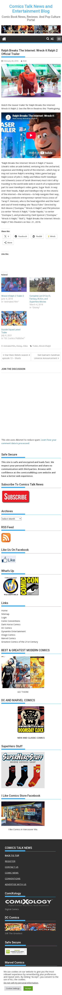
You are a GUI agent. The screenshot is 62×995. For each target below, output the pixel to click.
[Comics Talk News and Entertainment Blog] (4, 38)
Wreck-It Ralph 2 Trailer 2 (12, 296)
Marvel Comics (8, 638)
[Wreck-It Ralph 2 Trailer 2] (14, 284)
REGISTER (10, 861)
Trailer (35, 346)
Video (25, 346)
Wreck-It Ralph (45, 346)
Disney (19, 346)
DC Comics (6, 627)
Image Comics (8, 634)
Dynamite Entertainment (13, 631)
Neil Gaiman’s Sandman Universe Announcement (47, 357)
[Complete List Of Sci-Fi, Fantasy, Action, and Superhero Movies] (42, 284)
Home (4, 610)
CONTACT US (11, 866)
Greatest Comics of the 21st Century (19, 641)
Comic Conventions (10, 620)
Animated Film (9, 346)
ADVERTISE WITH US (15, 884)
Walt (25, 61)
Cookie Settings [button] (13, 988)
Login (4, 617)
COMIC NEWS (11, 872)
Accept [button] (28, 988)
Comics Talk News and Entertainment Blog (30, 9)
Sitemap (5, 613)
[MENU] (59, 39)
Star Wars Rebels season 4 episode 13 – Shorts (16, 357)
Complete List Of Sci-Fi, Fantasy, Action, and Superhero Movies (40, 299)
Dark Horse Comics (10, 624)
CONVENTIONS (12, 878)
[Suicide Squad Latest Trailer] (14, 318)
